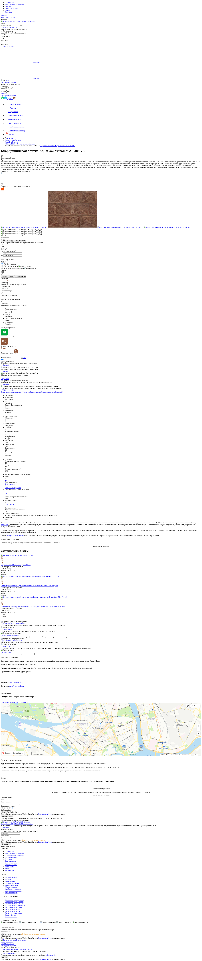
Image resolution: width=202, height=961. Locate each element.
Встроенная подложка (13, 488)
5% (10, 266)
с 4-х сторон (9, 504)
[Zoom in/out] (8, 237)
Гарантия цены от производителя (13, 623)
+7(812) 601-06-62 (7, 46)
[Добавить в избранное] (101, 560)
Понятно (4, 957)
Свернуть (4, 303)
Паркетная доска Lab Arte (14, 904)
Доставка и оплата (11, 857)
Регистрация (10, 17)
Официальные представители (11, 641)
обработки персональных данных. (33, 840)
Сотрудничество (20, 240)
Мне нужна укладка (8, 846)
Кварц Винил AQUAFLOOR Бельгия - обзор (17, 824)
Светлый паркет (11, 917)
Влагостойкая (10, 484)
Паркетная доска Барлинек (14, 900)
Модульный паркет (12, 883)
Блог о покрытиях (11, 863)
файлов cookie (50, 955)
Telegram (36, 78)
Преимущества (35, 392)
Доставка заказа (6, 629)
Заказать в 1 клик (7, 353)
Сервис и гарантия (7, 646)
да (6, 493)
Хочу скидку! (6, 844)
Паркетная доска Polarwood (15, 905)
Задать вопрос (6, 160)
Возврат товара (10, 861)
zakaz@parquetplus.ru (8, 82)
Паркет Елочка (10, 915)
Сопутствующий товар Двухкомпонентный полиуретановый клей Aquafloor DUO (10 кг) (33, 606)
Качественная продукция (10, 635)
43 (6, 480)
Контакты (8, 12)
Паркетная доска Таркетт (14, 907)
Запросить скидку (7, 240)
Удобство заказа (6, 652)
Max (7, 80)
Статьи (7, 10)
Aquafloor (4, 525)
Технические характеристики (11, 392)
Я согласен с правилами (24, 840)
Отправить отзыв (7, 816)
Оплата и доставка (11, 8)
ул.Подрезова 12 (7, 942)
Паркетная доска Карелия (14, 902)
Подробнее (5, 365)
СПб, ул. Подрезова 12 (9, 27)
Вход (2, 17)
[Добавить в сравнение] (101, 557)
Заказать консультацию (101, 546)
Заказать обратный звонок (10, 84)
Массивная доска (11, 887)
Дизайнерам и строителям (14, 4)
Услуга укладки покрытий (14, 855)
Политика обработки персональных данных (17, 949)
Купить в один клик (8, 570)
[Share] (4, 237)
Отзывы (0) (59, 392)
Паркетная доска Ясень (13, 911)
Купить (3, 574)
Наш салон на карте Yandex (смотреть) (14, 702)
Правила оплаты (11, 865)
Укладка (8, 6)
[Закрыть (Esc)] (2, 237)
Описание (26, 392)
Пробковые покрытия (13, 889)
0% (9, 264)
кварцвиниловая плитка (15, 536)
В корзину (4, 283)
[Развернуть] (6, 237)
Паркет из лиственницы (13, 913)
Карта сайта (9, 867)
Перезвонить (6, 936)
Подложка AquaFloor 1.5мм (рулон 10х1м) (16, 565)
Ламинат (8, 879)
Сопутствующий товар (13, 891)
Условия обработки (45, 814)
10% (13, 268)
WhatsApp (36, 62)
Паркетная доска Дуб (12, 909)
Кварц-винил (10, 881)
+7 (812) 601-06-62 (14, 682)
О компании (9, 2)
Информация (8, 360)
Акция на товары (11, 893)
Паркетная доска (11, 877)
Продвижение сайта (8, 953)
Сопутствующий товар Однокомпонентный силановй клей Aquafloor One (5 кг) (29, 586)
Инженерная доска (12, 885)
